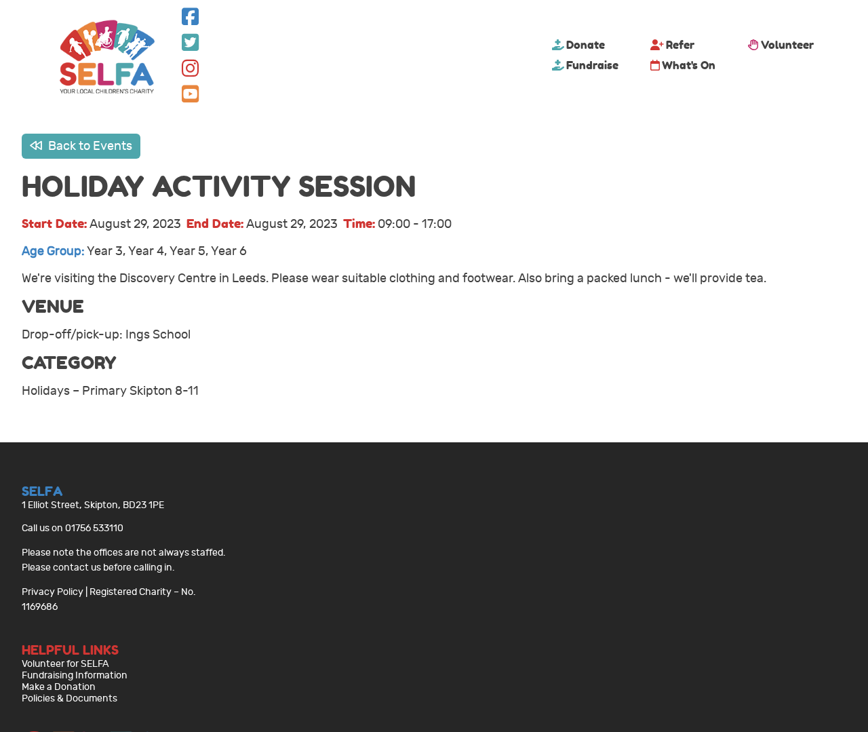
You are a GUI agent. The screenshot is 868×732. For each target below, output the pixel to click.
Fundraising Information (74, 675)
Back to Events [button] (88, 146)
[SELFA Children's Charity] (107, 58)
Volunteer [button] (787, 45)
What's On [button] (688, 65)
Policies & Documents (69, 698)
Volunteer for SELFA (65, 664)
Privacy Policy (52, 592)
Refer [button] (680, 45)
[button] (190, 20)
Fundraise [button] (592, 65)
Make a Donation (59, 687)
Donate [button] (585, 45)
